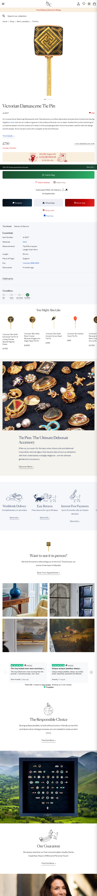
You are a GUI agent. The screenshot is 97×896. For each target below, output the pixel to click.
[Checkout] (94, 4)
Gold (25, 241)
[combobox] (48, 16)
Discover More (25, 466)
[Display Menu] (2, 4)
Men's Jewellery (23, 21)
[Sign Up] (83, 4)
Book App (81, 202)
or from (84, 143)
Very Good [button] (19, 298)
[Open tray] (89, 4)
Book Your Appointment (47, 572)
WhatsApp (50, 202)
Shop (12, 21)
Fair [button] (4, 298)
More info (14, 517)
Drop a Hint (49, 210)
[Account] (78, 4)
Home (5, 21)
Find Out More (48, 740)
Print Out (49, 215)
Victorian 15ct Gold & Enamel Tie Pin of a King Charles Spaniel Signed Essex (10, 339)
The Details (8, 135)
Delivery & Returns (21, 226)
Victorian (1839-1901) (31, 262)
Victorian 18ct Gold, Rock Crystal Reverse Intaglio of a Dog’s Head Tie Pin (32, 337)
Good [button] (11, 298)
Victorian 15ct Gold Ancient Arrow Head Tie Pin (54, 336)
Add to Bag (50, 174)
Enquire (18, 202)
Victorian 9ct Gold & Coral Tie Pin (75, 334)
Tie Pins (35, 21)
